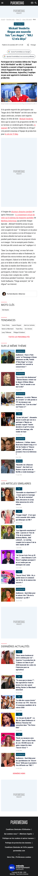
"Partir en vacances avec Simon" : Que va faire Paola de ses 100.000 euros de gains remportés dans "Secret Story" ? (25, 743)
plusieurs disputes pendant (21, 212)
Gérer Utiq (10, 857)
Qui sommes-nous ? (11, 834)
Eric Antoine (28, 329)
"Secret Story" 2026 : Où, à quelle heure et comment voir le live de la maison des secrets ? (26, 579)
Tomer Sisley (6, 325)
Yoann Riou (19, 329)
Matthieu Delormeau (9, 221)
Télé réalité (5, 310)
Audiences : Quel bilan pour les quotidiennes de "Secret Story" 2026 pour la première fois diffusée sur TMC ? (26, 761)
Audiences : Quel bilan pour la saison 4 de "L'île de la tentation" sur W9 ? (25, 595)
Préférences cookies (23, 857)
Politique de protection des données (18, 843)
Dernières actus (10, 19)
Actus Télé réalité (27, 19)
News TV (18, 19)
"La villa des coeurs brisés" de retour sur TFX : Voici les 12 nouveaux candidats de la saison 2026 (26, 704)
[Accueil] (17, 2)
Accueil (3, 19)
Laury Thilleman (6, 332)
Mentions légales (26, 834)
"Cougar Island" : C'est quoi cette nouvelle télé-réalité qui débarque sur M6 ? (26, 517)
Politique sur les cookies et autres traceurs (18, 838)
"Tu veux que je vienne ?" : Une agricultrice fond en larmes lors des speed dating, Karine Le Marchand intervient (25, 685)
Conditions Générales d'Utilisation (18, 829)
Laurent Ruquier (16, 325)
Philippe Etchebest (19, 332)
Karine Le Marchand (7, 329)
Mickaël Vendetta (26, 119)
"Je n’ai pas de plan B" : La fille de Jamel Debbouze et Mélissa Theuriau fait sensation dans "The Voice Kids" (25, 723)
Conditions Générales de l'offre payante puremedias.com (19, 849)
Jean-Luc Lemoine (29, 325)
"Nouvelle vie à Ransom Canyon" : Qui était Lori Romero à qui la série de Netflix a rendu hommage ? (25, 468)
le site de (11, 134)
